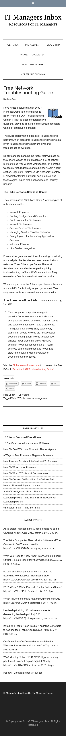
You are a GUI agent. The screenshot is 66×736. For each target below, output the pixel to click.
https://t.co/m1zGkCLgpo (40, 560)
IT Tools (21, 398)
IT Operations (22, 394)
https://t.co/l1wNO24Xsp (36, 645)
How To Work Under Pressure (19, 467)
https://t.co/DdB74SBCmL (17, 665)
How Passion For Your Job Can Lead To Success (30, 461)
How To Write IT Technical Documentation (26, 473)
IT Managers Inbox (33, 20)
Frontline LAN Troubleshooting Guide (33, 369)
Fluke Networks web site (26, 365)
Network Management (36, 398)
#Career (57, 587)
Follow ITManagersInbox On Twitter (22, 672)
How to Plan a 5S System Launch (21, 485)
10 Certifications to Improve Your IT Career (26, 443)
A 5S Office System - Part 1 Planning (23, 491)
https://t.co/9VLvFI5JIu (15, 591)
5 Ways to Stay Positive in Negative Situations (28, 455)
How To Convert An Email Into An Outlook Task (29, 479)
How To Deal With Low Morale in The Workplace (29, 449)
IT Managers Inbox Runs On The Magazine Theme (28, 692)
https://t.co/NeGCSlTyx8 (16, 618)
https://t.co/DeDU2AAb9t (16, 579)
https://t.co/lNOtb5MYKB (21, 532)
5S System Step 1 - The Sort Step (21, 507)
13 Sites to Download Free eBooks (22, 437)
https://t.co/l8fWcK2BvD (16, 548)
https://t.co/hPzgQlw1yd (16, 602)
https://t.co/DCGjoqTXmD (35, 630)
